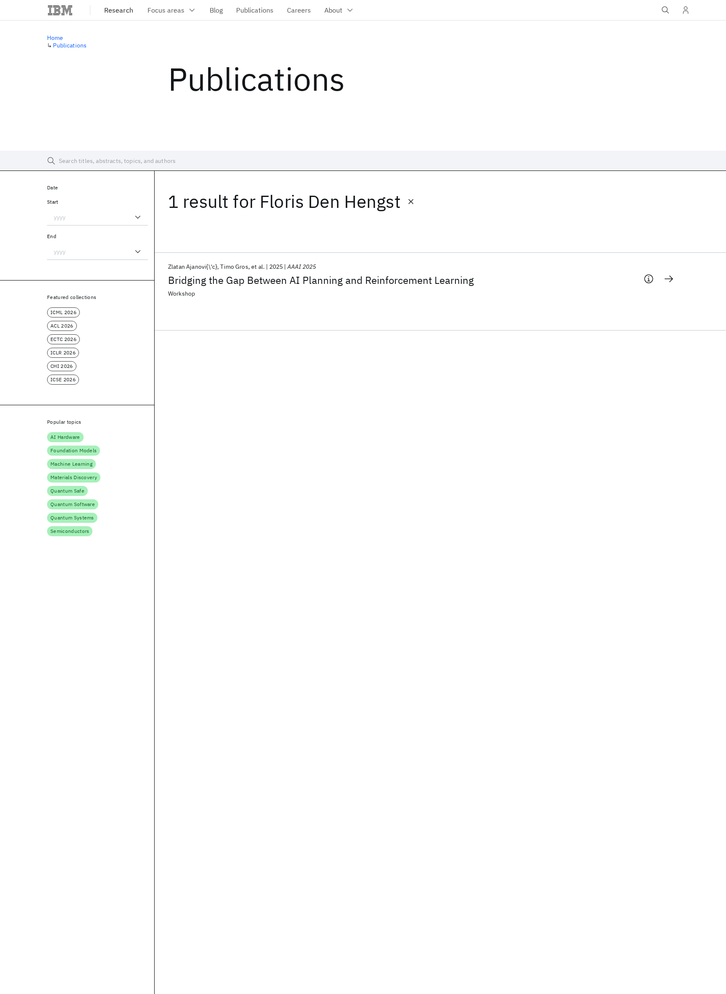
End (51, 236)
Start (52, 202)
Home (55, 38)
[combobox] (97, 217)
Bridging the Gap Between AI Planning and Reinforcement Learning (321, 280)
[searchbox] (363, 161)
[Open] (138, 217)
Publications (70, 45)
